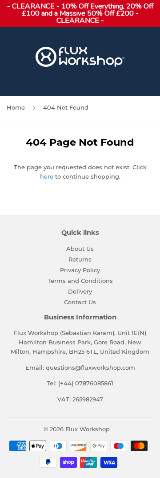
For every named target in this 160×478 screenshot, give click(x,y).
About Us (80, 248)
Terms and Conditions (80, 280)
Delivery (80, 291)
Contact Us (80, 302)
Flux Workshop (87, 429)
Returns (80, 259)
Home (16, 107)
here (46, 176)
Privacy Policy (80, 270)
